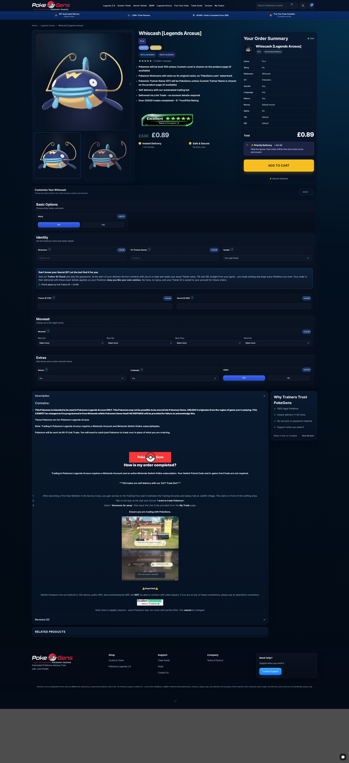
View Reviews (308, 435)
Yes (103, 225)
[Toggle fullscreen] (10, 692)
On (288, 378)
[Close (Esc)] (26, 692)
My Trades (219, 6)
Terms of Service (215, 660)
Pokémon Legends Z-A (120, 666)
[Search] (291, 4)
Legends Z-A (109, 6)
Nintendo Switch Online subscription (156, 473)
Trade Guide (196, 6)
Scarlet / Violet (124, 6)
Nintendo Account (112, 473)
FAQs (160, 666)
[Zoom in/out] (2, 692)
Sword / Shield (140, 6)
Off (244, 378)
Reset (305, 192)
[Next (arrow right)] (10, 704)
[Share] (18, 692)
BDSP (151, 6)
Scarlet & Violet (116, 660)
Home (34, 25)
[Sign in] (302, 5)
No (59, 225)
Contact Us (163, 673)
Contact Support (270, 671)
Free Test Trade (181, 6)
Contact (208, 6)
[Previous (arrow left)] (2, 704)
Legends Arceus (164, 6)
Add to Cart (279, 165)
